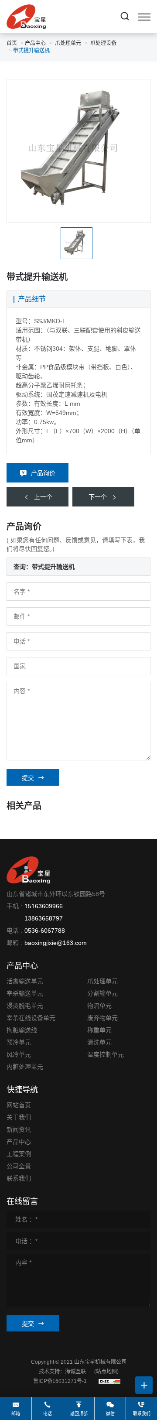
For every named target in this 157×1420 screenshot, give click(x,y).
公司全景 (19, 1166)
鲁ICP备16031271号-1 (60, 1381)
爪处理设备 (103, 43)
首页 (12, 43)
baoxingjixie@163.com (55, 942)
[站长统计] (109, 1381)
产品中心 (35, 43)
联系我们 (19, 1178)
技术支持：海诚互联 (62, 1372)
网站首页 (19, 1105)
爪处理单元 (68, 43)
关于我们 (19, 1117)
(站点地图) (106, 1372)
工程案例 (19, 1153)
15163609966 (43, 906)
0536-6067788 (44, 930)
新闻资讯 (19, 1129)
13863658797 (43, 918)
